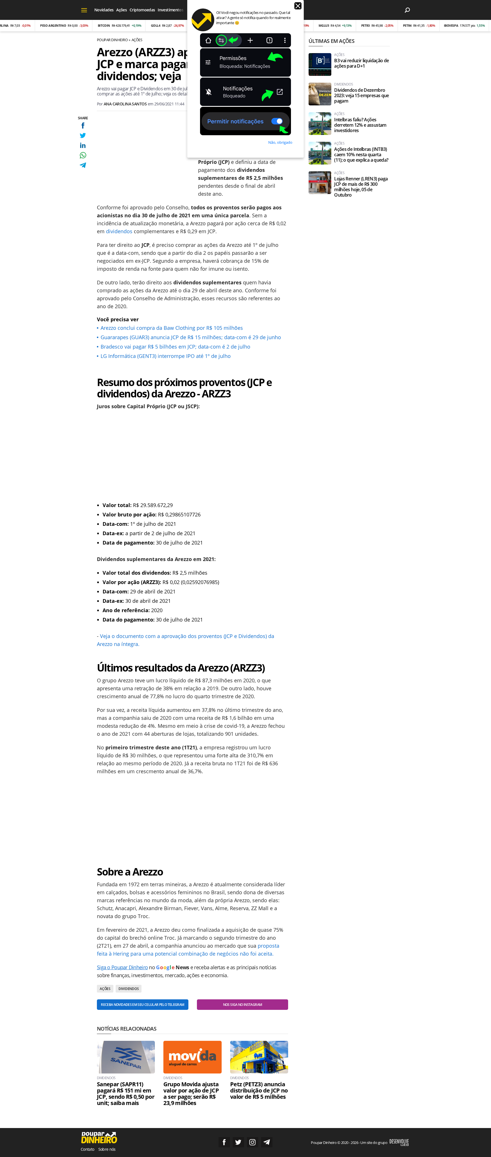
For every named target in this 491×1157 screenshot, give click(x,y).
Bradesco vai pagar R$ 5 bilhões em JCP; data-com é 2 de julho (175, 346)
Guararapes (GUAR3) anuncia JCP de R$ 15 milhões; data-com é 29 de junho (191, 337)
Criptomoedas (142, 9)
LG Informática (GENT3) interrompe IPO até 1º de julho (166, 356)
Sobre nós (107, 1149)
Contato (87, 1149)
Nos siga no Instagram (242, 1004)
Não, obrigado (280, 142)
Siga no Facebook (224, 1142)
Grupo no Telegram (266, 1142)
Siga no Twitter (238, 1142)
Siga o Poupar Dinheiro (122, 967)
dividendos (119, 231)
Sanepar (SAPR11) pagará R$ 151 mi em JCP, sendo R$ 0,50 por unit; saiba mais (125, 1093)
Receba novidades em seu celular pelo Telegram (142, 1004)
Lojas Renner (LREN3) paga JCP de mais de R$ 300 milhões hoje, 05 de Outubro (361, 187)
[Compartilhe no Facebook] (82, 125)
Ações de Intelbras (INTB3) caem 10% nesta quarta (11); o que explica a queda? (361, 155)
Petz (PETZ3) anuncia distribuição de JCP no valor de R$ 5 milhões (259, 1090)
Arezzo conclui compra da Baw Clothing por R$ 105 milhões (172, 328)
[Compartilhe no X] (82, 135)
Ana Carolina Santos (125, 104)
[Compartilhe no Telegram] (82, 165)
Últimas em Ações (331, 40)
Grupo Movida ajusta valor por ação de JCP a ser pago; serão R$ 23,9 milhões (191, 1093)
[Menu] (84, 10)
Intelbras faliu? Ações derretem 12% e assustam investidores (360, 125)
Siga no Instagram (252, 1142)
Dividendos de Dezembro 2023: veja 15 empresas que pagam (361, 95)
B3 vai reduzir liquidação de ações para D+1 (361, 63)
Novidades (103, 9)
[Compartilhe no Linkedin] (82, 145)
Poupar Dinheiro (112, 39)
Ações (121, 9)
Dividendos (128, 988)
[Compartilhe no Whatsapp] (82, 155)
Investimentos (170, 9)
